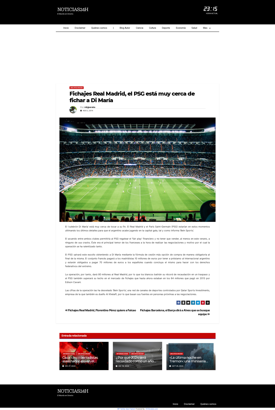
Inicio (66, 28)
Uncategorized (76, 88)
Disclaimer (80, 28)
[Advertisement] (137, 53)
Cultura (152, 28)
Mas (205, 28)
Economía (181, 28)
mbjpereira (89, 107)
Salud (194, 28)
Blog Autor (125, 28)
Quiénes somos (99, 28)
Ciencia (139, 28)
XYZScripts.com (152, 409)
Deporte (166, 28)
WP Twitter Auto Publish (126, 409)
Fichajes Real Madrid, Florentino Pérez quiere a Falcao (102, 310)
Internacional (69, 354)
